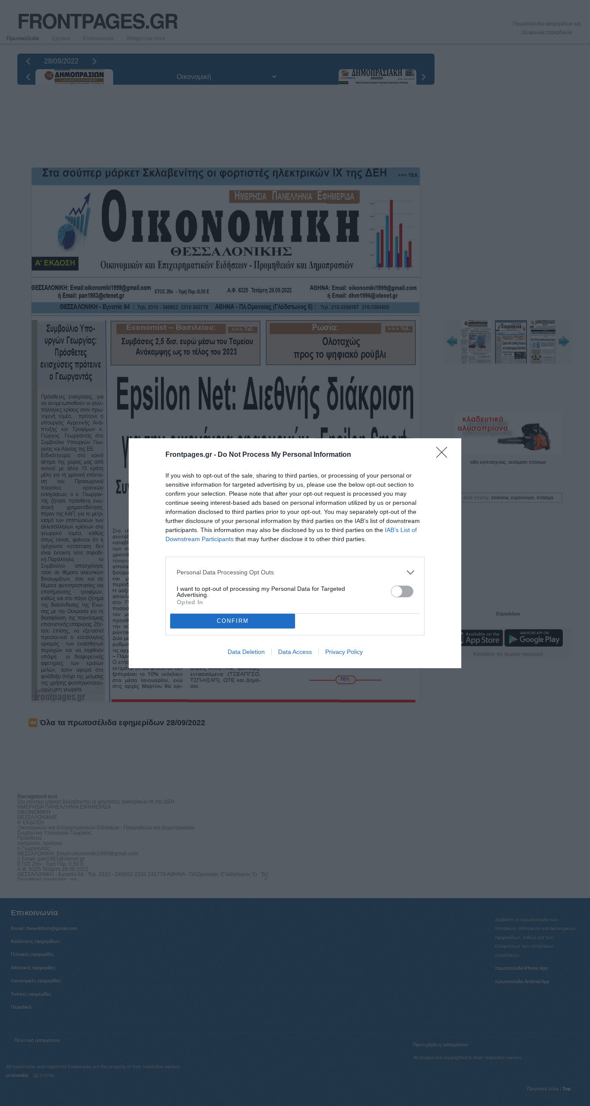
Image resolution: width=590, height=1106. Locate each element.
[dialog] (295, 553)
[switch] (402, 591)
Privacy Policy (344, 651)
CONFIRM (233, 621)
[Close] (444, 455)
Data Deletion (246, 651)
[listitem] (295, 572)
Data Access (295, 651)
